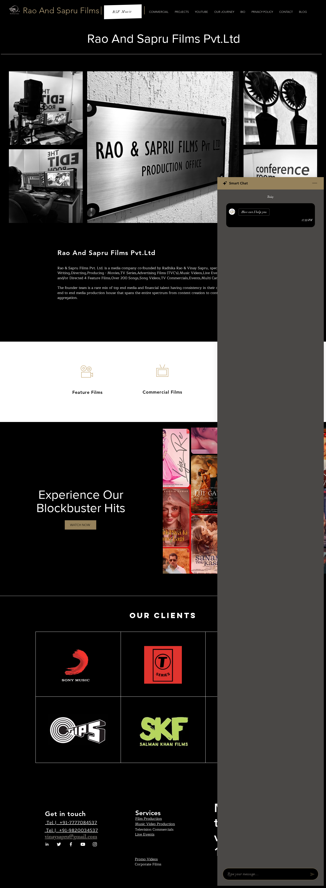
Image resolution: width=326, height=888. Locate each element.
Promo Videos (146, 859)
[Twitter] (59, 844)
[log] (270, 527)
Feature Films (87, 392)
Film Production (148, 819)
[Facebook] (71, 844)
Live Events (144, 834)
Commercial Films (162, 392)
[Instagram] (95, 844)
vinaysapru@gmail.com (71, 837)
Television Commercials (154, 829)
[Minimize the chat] (314, 183)
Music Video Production (155, 824)
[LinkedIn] (47, 844)
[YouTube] (83, 844)
